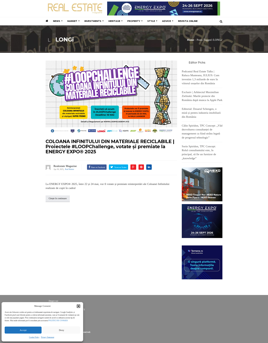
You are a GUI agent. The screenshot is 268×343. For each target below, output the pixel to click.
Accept (23, 330)
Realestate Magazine (65, 166)
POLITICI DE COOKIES (58, 320)
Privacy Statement (47, 337)
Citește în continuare (58, 198)
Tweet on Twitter (120, 167)
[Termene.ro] (202, 262)
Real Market (69, 169)
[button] (78, 306)
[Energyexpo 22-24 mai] (202, 220)
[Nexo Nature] (202, 184)
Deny (61, 330)
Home (190, 39)
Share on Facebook (98, 167)
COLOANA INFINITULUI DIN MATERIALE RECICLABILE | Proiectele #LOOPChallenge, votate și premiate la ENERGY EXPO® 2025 (110, 147)
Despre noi (53, 301)
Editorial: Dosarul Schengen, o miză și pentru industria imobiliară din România (201, 112)
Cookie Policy (34, 337)
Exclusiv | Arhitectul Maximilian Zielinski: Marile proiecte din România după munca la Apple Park (202, 96)
